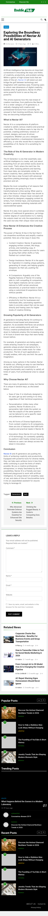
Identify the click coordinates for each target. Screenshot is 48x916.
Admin (19, 659)
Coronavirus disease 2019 (10, 2)
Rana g (19, 645)
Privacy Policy (36, 908)
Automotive (15, 814)
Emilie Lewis (10, 44)
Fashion (21, 716)
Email (9, 585)
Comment (10, 548)
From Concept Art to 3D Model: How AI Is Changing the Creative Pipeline (30, 667)
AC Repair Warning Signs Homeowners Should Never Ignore (28, 681)
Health (3, 798)
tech (25, 494)
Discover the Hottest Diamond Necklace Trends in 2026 (22, 2)
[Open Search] (41, 19)
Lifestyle (21, 731)
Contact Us (41, 904)
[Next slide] (45, 2)
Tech (6, 27)
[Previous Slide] (41, 2)
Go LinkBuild (21, 673)
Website (9, 595)
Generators (16, 494)
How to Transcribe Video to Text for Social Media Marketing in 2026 (30, 653)
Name (9, 576)
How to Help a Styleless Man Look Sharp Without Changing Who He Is (30, 728)
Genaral (21, 746)
